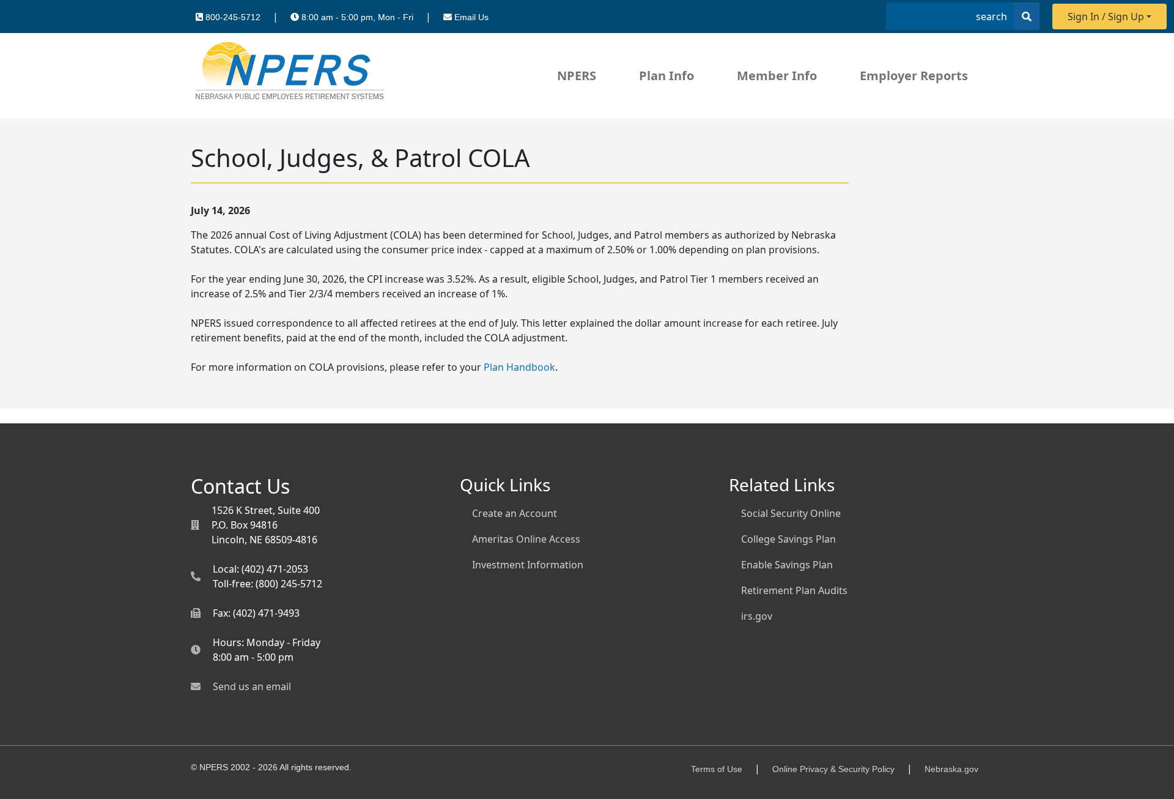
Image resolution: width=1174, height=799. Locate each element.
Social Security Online (791, 513)
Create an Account (514, 513)
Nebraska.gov (951, 769)
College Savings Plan (788, 539)
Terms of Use (716, 769)
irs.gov (756, 616)
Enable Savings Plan (787, 564)
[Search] (1026, 16)
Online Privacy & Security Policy (833, 769)
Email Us (471, 17)
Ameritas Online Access (526, 539)
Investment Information (527, 564)
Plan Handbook (519, 367)
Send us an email (252, 686)
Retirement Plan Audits (794, 590)
